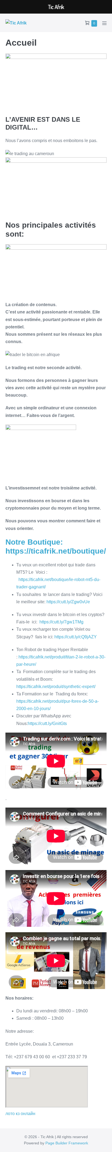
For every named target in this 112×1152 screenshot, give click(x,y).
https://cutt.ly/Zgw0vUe (68, 601)
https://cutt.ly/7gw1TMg (61, 622)
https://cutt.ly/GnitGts (47, 723)
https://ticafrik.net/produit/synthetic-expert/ (55, 686)
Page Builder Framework (66, 1143)
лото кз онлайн (20, 1113)
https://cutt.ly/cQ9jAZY (75, 637)
